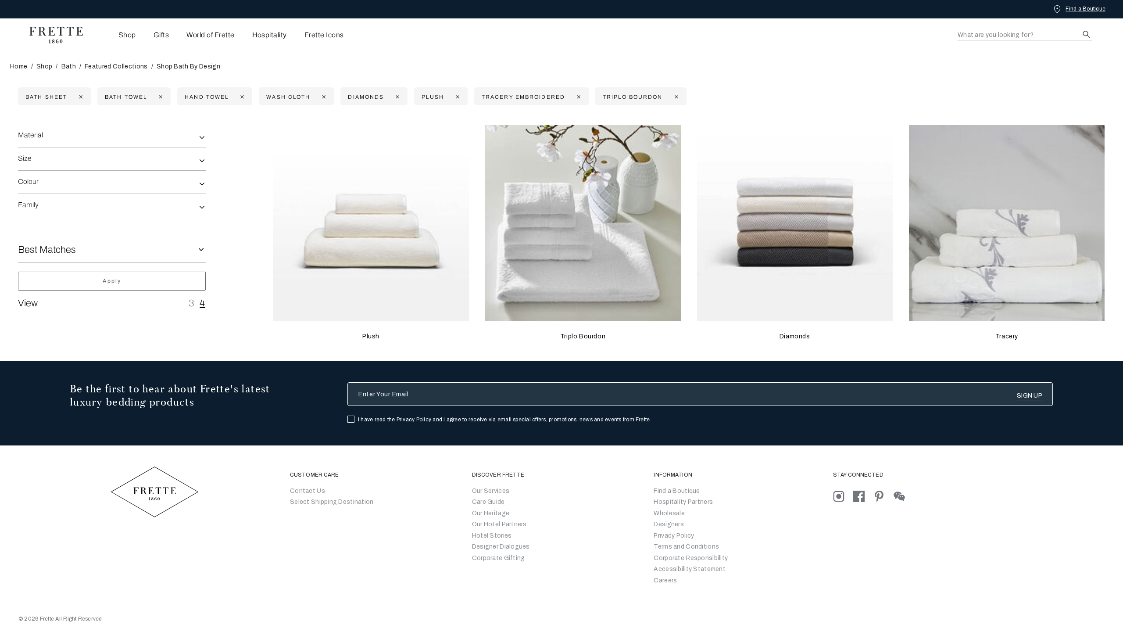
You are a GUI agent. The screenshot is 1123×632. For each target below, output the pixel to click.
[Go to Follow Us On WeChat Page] (903, 496)
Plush (370, 336)
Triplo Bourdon (582, 336)
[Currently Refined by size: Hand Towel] (241, 97)
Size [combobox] (25, 158)
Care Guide (488, 502)
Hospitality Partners (683, 502)
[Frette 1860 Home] (52, 35)
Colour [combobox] (28, 181)
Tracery (1006, 336)
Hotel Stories (492, 535)
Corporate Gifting (498, 558)
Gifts (161, 35)
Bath (68, 66)
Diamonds (795, 336)
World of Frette (210, 35)
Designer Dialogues (501, 546)
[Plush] (371, 223)
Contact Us (307, 491)
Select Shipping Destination (332, 502)
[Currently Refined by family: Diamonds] (396, 97)
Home (18, 66)
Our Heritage (490, 513)
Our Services (490, 491)
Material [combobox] (30, 135)
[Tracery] (1007, 223)
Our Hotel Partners (499, 524)
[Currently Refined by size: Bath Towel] (159, 97)
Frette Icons (324, 35)
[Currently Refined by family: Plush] (456, 97)
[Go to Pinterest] (883, 496)
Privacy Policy (414, 420)
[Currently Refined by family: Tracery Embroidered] (577, 97)
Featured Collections (116, 66)
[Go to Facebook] (863, 496)
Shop (44, 66)
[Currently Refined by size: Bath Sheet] (80, 97)
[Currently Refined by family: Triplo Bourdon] (675, 97)
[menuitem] (115, 35)
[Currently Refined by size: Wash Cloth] (323, 97)
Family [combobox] (28, 204)
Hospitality (269, 35)
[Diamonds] (795, 223)
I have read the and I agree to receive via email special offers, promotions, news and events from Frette (504, 420)
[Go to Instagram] (843, 496)
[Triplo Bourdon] (583, 223)
